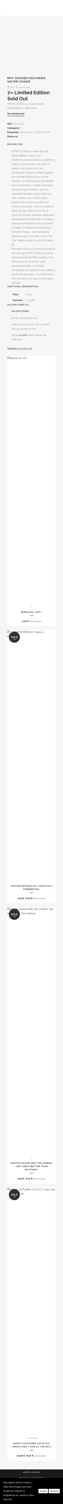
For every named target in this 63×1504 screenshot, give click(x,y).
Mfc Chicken (26, 132)
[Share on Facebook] (21, 136)
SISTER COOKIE (42, 132)
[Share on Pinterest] (33, 136)
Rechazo (54, 1491)
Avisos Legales (31, 1472)
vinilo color (33, 1438)
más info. (8, 1499)
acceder (23, 335)
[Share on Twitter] (25, 136)
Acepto (43, 1491)
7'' (22, 128)
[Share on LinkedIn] (29, 136)
